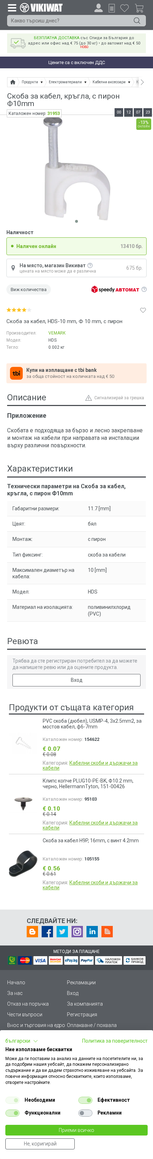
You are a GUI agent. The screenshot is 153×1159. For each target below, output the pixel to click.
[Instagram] (77, 931)
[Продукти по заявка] (111, 8)
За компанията (85, 1004)
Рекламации (81, 982)
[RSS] (107, 931)
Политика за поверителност (115, 1041)
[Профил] (98, 8)
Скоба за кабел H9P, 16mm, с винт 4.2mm (91, 840)
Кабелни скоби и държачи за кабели (90, 765)
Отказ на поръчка (28, 1004)
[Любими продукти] (124, 8)
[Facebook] (47, 931)
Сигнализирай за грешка (119, 397)
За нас (15, 993)
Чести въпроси (24, 1014)
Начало (16, 982)
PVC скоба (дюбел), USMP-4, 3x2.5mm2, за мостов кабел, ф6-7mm (92, 723)
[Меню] (11, 7)
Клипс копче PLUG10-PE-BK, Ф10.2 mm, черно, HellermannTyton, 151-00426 (88, 783)
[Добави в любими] (143, 310)
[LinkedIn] (92, 931)
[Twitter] (62, 931)
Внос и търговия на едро (36, 1025)
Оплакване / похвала (92, 1025)
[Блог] (32, 931)
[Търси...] (137, 20)
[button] (21, 1041)
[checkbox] (12, 1100)
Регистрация (82, 1014)
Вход (77, 680)
